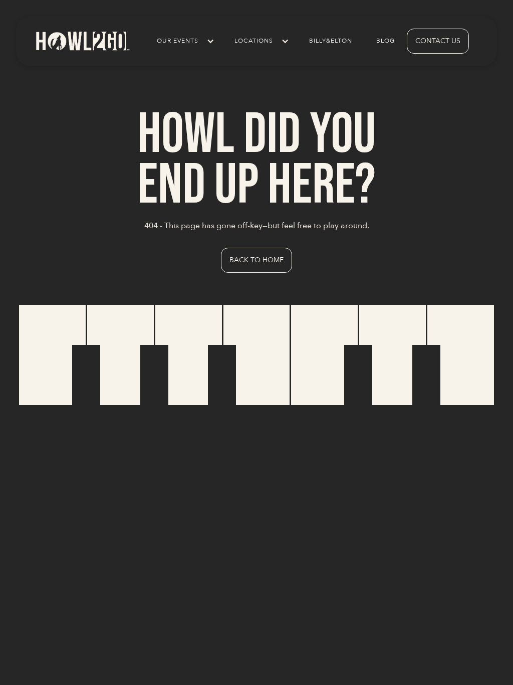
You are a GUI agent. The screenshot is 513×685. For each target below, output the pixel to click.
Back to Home (256, 260)
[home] (82, 41)
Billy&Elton (330, 41)
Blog (385, 41)
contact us (437, 41)
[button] (183, 41)
